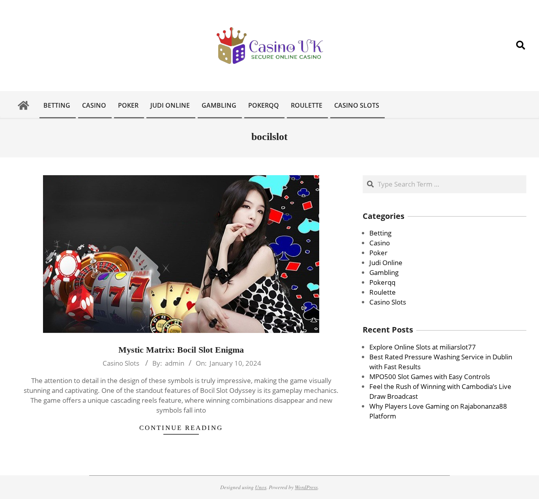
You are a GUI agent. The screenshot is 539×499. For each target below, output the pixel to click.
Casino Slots (121, 363)
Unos (260, 487)
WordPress (306, 487)
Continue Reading (181, 428)
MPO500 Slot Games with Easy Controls (429, 376)
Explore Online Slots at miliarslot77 (422, 346)
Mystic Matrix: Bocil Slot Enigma (181, 350)
